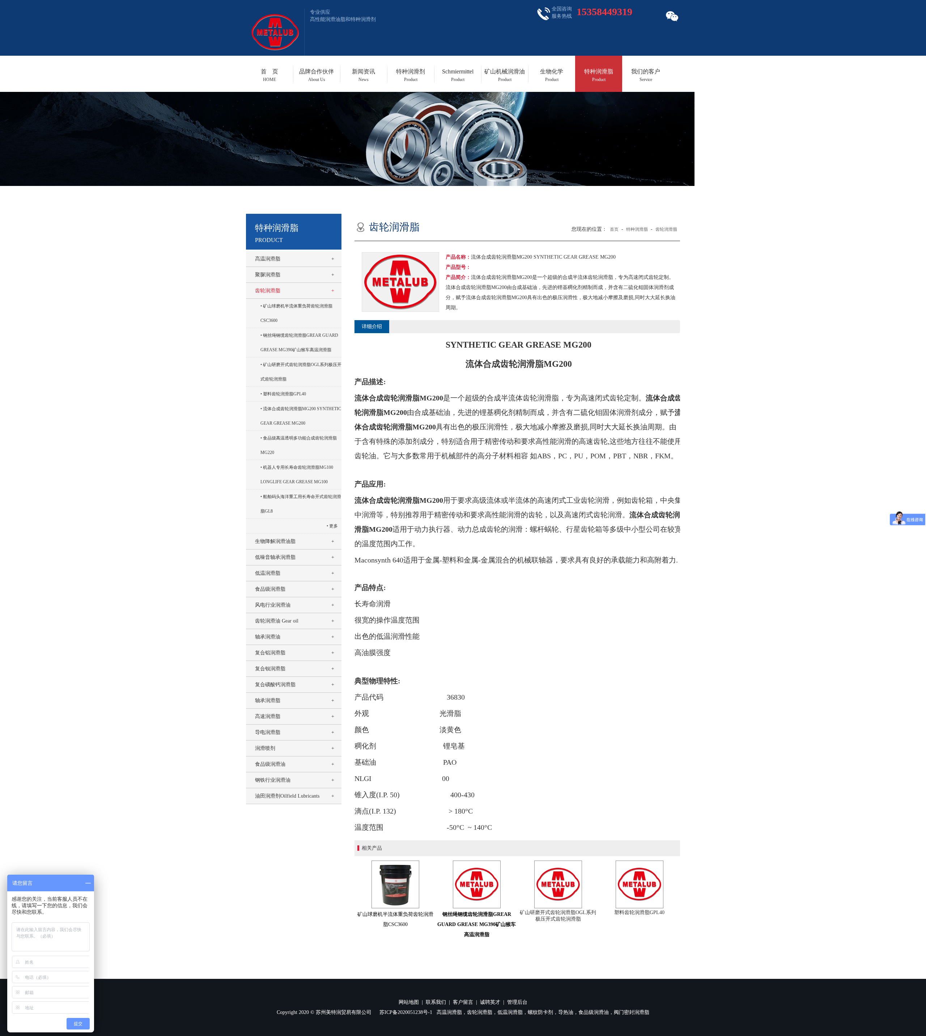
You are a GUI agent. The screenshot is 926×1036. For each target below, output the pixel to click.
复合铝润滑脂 (270, 652)
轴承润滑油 (267, 637)
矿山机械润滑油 (504, 75)
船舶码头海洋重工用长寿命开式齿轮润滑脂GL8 (300, 504)
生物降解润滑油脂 (275, 541)
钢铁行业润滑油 (272, 780)
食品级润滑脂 (270, 589)
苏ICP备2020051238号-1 (405, 1012)
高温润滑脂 (267, 259)
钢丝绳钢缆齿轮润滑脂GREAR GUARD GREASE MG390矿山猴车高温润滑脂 (299, 342)
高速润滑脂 (267, 716)
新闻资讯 (363, 75)
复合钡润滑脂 (270, 668)
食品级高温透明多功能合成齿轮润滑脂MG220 (298, 445)
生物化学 (551, 75)
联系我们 (436, 1002)
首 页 (269, 75)
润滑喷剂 (265, 748)
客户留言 (463, 1002)
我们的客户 (645, 75)
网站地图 (409, 1002)
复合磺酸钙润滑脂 (275, 684)
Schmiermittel (457, 75)
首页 (614, 229)
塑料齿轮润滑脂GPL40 (284, 393)
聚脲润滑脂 (267, 274)
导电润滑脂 (267, 732)
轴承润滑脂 (267, 700)
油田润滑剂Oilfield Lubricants (287, 796)
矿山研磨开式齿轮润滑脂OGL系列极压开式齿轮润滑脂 (300, 372)
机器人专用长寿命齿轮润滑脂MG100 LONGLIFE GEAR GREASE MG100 (296, 474)
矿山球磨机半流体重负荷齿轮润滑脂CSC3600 (296, 313)
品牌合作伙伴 (316, 75)
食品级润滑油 (270, 764)
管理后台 (517, 1002)
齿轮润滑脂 (267, 290)
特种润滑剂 (410, 75)
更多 (333, 525)
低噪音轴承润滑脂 (275, 557)
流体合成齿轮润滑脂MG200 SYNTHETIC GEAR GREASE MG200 (300, 416)
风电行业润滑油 (272, 605)
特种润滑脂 (598, 75)
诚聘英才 (490, 1002)
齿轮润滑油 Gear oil (276, 621)
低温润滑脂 (267, 573)
